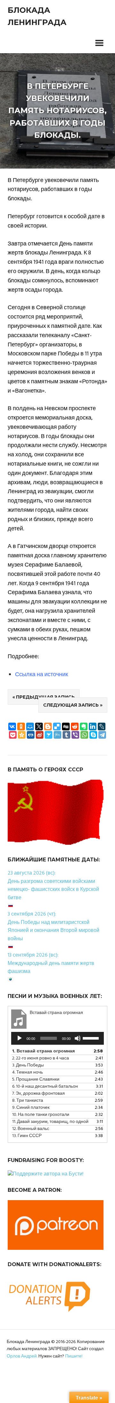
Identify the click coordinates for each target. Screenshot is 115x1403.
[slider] (92, 1037)
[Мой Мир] (30, 726)
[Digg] (66, 726)
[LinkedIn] (92, 726)
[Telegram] (102, 735)
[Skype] (93, 735)
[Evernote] (84, 726)
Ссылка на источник (41, 674)
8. (27, 1100)
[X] (39, 726)
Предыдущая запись (45, 697)
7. (38, 1093)
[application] (57, 1038)
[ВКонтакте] (12, 726)
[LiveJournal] (101, 726)
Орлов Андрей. (22, 1356)
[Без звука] (77, 1038)
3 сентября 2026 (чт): (32, 914)
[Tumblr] (66, 735)
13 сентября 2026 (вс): (33, 955)
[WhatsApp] (84, 735)
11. (50, 1121)
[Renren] (30, 735)
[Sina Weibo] (39, 735)
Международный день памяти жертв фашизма (51, 967)
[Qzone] (22, 735)
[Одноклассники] (21, 726)
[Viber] (75, 735)
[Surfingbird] (48, 735)
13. (27, 1136)
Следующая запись (71, 705)
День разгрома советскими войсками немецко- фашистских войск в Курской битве (53, 889)
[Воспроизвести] (19, 1038)
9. (31, 1107)
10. (40, 1114)
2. (40, 1058)
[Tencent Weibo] (57, 735)
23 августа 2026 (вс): (32, 873)
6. (45, 1086)
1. (43, 1051)
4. (27, 1072)
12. (30, 1128)
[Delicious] (57, 726)
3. (28, 1065)
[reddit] (75, 726)
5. (35, 1079)
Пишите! (73, 1356)
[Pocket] (13, 735)
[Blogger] (48, 726)
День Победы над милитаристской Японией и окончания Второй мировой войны (53, 930)
